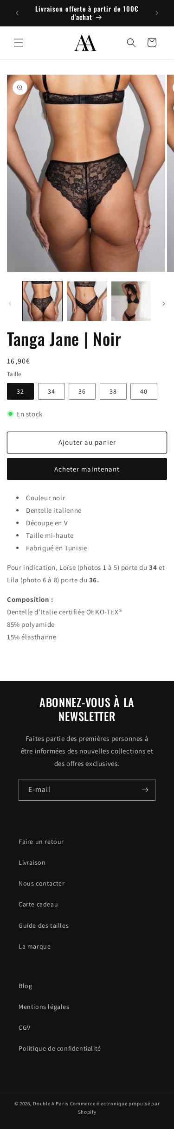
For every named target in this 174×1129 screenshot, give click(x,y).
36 (82, 391)
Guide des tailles (44, 925)
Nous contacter (41, 883)
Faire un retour (41, 841)
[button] (18, 42)
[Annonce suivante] (157, 13)
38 (113, 391)
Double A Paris (51, 1103)
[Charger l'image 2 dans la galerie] (86, 301)
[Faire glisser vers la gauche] (10, 303)
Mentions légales (44, 1006)
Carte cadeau (38, 904)
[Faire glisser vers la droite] (164, 303)
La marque (35, 946)
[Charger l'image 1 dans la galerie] (42, 301)
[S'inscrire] (145, 790)
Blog (25, 986)
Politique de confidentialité (60, 1048)
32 (20, 391)
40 (144, 391)
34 (51, 391)
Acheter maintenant (87, 469)
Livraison (32, 862)
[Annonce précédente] (17, 13)
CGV (25, 1027)
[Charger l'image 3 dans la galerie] (131, 301)
